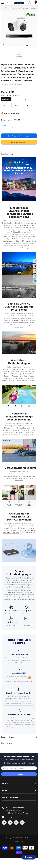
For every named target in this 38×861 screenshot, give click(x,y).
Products (9, 8)
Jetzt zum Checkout (19, 142)
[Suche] (8, 3)
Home (3, 8)
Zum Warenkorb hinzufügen (19, 136)
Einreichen (19, 774)
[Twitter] (10, 822)
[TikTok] (22, 822)
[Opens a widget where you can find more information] (28, 857)
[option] (19, 29)
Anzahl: (3, 125)
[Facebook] (4, 822)
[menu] (2, 2)
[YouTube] (16, 822)
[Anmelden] (29, 3)
